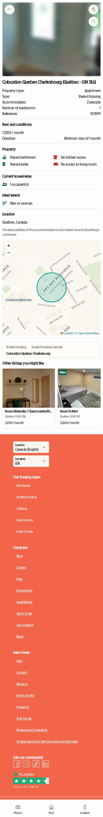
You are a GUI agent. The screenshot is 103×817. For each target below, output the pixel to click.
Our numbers (25, 625)
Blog (20, 556)
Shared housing (27, 497)
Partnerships (24, 590)
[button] (8, 245)
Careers (21, 567)
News (20, 636)
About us (22, 684)
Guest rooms (25, 520)
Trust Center (24, 718)
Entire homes (25, 531)
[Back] (9, 15)
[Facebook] (16, 764)
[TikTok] (36, 764)
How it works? (25, 695)
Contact (22, 672)
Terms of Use (24, 613)
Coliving (22, 508)
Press (20, 579)
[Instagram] (26, 764)
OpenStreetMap (88, 333)
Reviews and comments (32, 730)
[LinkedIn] (45, 764)
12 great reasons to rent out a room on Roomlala (47, 741)
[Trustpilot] (31, 786)
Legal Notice (24, 602)
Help (19, 661)
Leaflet (68, 333)
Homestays (23, 485)
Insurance (23, 707)
